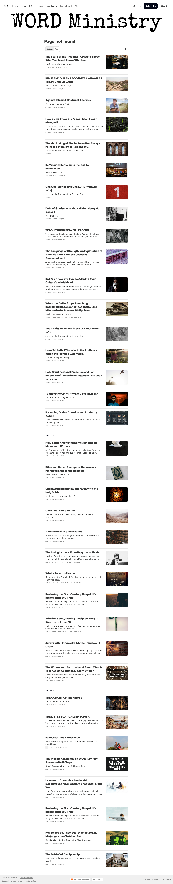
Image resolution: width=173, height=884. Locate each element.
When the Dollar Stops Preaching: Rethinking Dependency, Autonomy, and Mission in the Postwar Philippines (71, 307)
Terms (19, 881)
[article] (86, 63)
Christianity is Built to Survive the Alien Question (68, 840)
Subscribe (151, 6)
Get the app (97, 879)
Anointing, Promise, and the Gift (60, 496)
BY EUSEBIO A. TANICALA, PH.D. (60, 85)
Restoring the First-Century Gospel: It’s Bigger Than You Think (70, 596)
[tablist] (52, 49)
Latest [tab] (50, 49)
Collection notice (30, 881)
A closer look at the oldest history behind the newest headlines (69, 515)
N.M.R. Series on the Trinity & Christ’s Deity (65, 766)
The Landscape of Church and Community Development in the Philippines (72, 421)
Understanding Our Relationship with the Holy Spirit (71, 490)
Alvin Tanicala (74, 317)
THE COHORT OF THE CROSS (63, 697)
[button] (14, 6)
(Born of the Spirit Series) (57, 357)
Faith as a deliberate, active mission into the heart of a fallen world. (73, 859)
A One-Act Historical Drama (58, 701)
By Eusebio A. (51, 215)
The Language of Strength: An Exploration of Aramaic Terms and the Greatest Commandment (73, 255)
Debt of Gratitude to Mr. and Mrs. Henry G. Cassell (72, 210)
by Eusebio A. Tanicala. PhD (58, 474)
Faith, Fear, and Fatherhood (62, 737)
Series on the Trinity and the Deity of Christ (65, 194)
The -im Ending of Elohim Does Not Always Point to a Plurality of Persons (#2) (72, 145)
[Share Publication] (139, 6)
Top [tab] (56, 49)
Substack (145, 879)
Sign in (164, 6)
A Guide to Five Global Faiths (63, 531)
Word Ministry (62, 67)
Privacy (13, 881)
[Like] (47, 70)
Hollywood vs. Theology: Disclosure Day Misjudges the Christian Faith (71, 834)
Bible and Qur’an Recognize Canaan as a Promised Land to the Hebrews (70, 469)
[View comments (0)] (65, 70)
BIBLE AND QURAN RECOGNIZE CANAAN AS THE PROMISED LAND (73, 80)
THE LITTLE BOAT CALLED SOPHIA (67, 716)
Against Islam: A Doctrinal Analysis (68, 100)
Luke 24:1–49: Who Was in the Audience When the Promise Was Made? (71, 352)
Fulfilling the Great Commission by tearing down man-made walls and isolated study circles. (73, 627)
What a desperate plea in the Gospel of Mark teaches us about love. (71, 742)
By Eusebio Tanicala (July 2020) (59, 397)
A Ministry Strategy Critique (58, 314)
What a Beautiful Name (60, 573)
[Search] (134, 6)
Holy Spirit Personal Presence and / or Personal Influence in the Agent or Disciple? (73, 373)
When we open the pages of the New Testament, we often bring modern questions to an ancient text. (72, 602)
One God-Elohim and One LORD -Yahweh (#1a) (71, 188)
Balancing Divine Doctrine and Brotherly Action (71, 414)
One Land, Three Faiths (60, 510)
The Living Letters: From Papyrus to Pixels (72, 552)
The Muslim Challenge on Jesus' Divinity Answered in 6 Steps (71, 760)
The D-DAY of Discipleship (62, 854)
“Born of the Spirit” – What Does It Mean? (71, 393)
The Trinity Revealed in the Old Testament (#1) (72, 330)
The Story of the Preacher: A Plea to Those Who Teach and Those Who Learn (72, 58)
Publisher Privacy (26, 878)
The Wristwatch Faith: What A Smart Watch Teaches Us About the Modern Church (73, 669)
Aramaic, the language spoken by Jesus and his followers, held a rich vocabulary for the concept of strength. (72, 263)
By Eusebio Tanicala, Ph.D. (57, 103)
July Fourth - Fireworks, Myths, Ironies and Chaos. (72, 644)
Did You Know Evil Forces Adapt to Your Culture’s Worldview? (70, 280)
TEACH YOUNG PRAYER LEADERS (67, 230)
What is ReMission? (54, 172)
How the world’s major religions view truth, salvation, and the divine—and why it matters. (72, 536)
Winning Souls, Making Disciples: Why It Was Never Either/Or (71, 620)
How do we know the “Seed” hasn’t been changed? (71, 120)
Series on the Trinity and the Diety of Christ (65, 150)
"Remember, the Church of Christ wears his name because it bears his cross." (73, 578)
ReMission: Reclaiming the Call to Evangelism (67, 167)
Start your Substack (81, 879)
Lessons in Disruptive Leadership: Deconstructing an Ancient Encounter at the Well (73, 784)
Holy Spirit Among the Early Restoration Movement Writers (71, 444)
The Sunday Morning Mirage (58, 64)
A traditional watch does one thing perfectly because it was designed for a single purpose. (72, 676)
